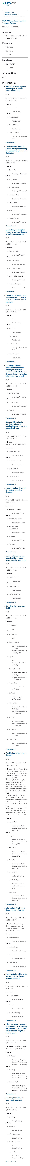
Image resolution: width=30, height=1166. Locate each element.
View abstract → (11, 143)
